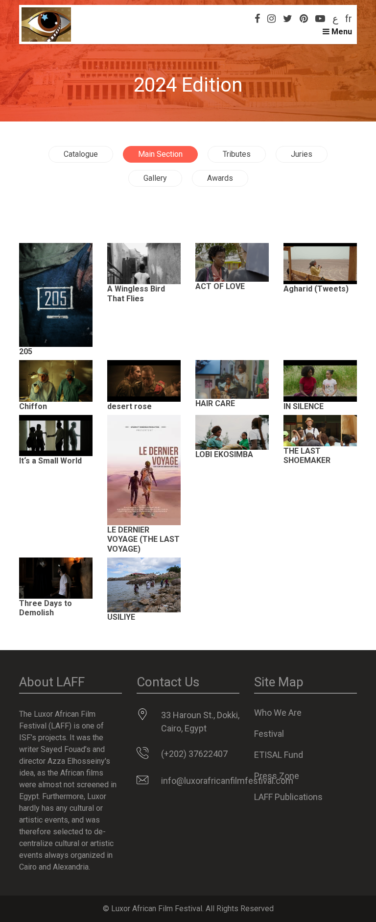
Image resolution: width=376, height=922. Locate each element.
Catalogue (81, 154)
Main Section (160, 154)
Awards (220, 178)
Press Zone (276, 776)
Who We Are (278, 712)
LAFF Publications (288, 797)
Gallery (155, 178)
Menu (340, 31)
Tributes (237, 154)
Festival (269, 733)
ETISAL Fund (278, 755)
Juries (301, 154)
